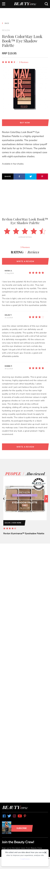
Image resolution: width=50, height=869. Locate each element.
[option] (25, 508)
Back (6, 23)
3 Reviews (23, 62)
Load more (25, 859)
